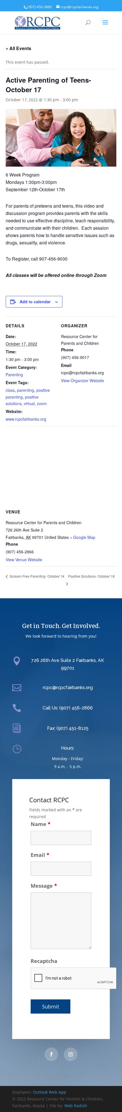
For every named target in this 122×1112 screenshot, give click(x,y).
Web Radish (75, 1105)
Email (40, 854)
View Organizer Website (82, 380)
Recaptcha (44, 961)
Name (41, 824)
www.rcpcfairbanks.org (26, 419)
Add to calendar (35, 301)
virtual (29, 403)
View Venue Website (24, 559)
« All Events (18, 48)
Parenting (14, 374)
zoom (42, 403)
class (10, 390)
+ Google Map (82, 537)
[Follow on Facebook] (51, 1054)
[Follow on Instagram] (70, 1054)
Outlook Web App (49, 1092)
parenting (25, 390)
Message (44, 885)
